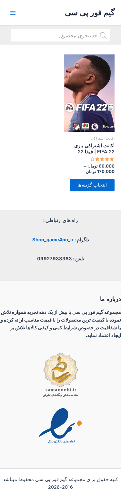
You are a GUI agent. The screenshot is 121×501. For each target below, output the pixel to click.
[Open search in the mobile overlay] (60, 35)
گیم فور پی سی (90, 12)
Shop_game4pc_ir (53, 240)
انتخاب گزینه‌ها (92, 185)
